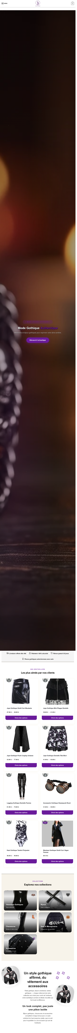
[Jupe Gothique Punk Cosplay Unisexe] (21, 739)
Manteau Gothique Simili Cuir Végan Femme (56, 851)
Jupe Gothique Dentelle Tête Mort (55, 756)
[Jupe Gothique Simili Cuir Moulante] (21, 692)
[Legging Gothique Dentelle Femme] (21, 786)
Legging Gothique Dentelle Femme (19, 803)
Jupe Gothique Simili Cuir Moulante (19, 708)
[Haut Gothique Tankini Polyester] (21, 834)
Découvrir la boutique (38, 340)
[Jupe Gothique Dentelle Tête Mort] (57, 739)
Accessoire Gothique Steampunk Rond (56, 803)
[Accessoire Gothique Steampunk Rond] (57, 786)
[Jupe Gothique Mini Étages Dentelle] (57, 692)
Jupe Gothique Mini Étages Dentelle (55, 708)
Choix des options (21, 718)
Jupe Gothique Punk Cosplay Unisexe (20, 756)
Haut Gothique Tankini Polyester (18, 850)
